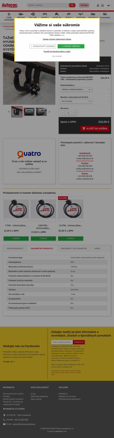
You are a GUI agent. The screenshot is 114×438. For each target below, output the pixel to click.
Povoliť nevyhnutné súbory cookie (57, 51)
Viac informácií (57, 56)
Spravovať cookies (43, 46)
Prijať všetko (71, 46)
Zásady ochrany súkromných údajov (57, 39)
